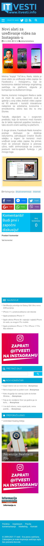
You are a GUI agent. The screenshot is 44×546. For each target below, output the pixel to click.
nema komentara (27, 41)
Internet (36, 191)
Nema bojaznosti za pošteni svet (15, 389)
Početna (6, 524)
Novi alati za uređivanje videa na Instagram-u (19, 33)
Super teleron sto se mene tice (15, 385)
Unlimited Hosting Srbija (13, 420)
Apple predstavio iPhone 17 (13, 315)
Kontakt (33, 526)
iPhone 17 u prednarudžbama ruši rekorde (19, 312)
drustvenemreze (23, 191)
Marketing (23, 526)
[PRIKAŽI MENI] (3, 20)
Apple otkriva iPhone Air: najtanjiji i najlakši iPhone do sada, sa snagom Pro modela (22, 320)
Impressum (17, 524)
